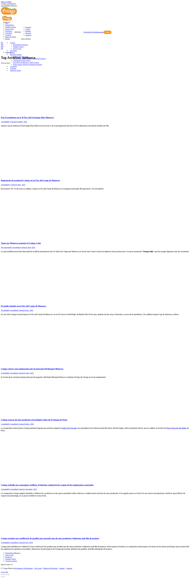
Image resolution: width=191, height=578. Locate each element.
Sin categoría (5, 247)
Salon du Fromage (69, 428)
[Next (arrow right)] (4, 576)
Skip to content (6, 2)
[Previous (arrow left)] (2, 576)
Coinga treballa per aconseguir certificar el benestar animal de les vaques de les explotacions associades (47, 485)
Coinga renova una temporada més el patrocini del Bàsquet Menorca (32, 369)
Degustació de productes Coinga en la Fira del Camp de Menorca (30, 180)
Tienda (107, 32)
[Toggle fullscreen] (6, 574)
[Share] (4, 574)
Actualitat (4, 122)
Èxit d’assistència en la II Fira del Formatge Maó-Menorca (27, 117)
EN (2, 44)
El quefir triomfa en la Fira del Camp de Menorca (23, 306)
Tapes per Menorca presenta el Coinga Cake (21, 243)
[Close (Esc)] (2, 574)
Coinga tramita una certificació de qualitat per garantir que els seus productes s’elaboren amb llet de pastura (50, 538)
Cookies (62, 568)
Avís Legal (38, 568)
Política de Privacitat (50, 568)
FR (2, 48)
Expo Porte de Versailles (176, 428)
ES (2, 42)
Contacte (69, 568)
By (11, 122)
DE (2, 46)
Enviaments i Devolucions (23, 568)
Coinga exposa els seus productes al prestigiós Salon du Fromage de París (34, 420)
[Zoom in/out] (8, 574)
